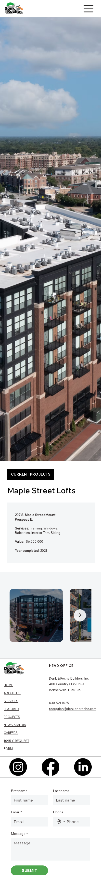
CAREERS (11, 733)
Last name (61, 791)
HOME (8, 685)
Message (19, 833)
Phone (58, 812)
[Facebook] (50, 767)
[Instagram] (18, 767)
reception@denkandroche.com (72, 709)
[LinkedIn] (83, 767)
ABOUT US (12, 693)
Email (16, 812)
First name (19, 791)
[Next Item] (80, 615)
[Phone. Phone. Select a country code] (61, 822)
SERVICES (11, 701)
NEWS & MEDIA (15, 725)
